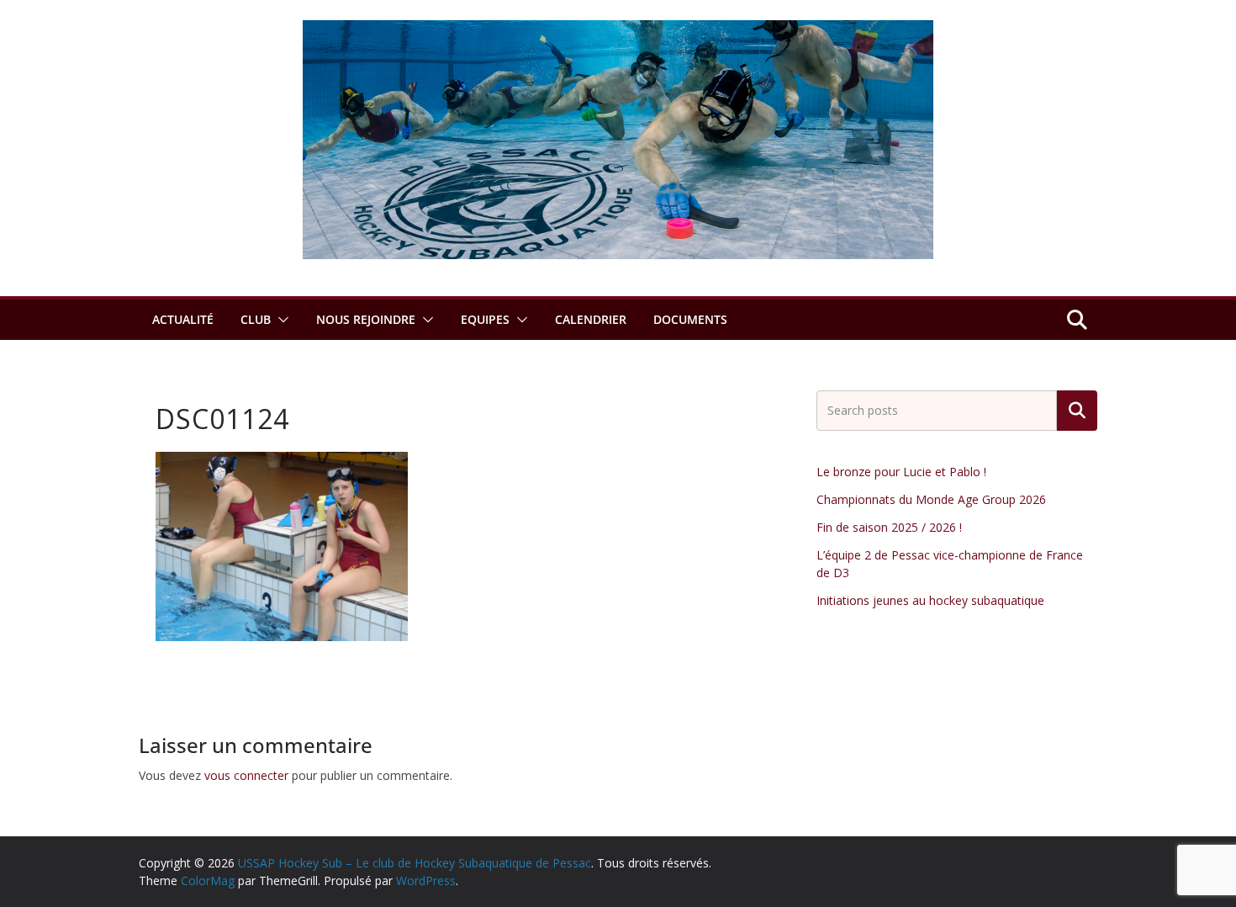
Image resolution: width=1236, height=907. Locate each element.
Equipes (485, 319)
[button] (280, 320)
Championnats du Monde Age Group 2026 (931, 499)
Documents (690, 319)
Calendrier (590, 319)
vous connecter (246, 775)
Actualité (183, 319)
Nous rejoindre (365, 319)
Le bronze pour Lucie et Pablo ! (901, 472)
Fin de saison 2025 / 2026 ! (889, 527)
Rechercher (1077, 410)
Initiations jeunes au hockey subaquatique (930, 600)
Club (255, 319)
